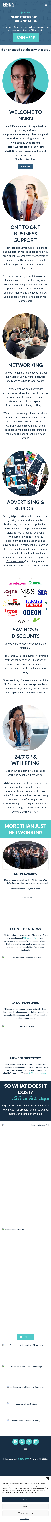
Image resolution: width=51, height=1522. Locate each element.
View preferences (25, 1513)
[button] (47, 1478)
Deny (25, 1506)
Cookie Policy (24, 1519)
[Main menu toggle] (46, 4)
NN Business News (31, 938)
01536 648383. (23, 1459)
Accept (25, 1499)
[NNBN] (8, 5)
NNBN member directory (38, 1073)
